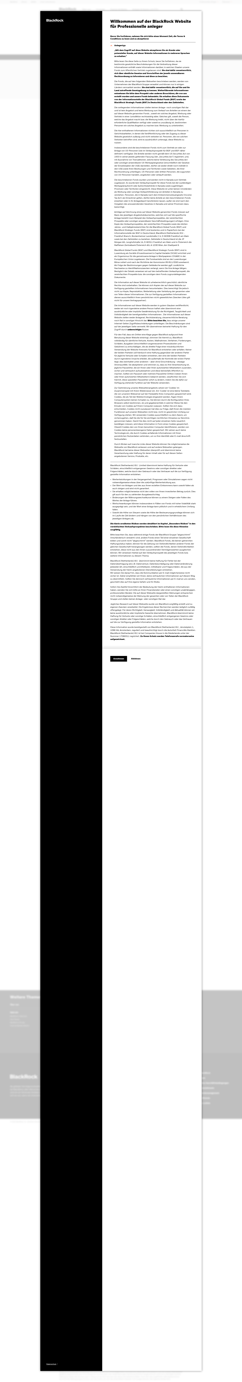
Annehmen (118, 659)
